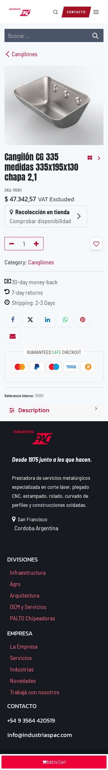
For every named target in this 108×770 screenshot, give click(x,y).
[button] (96, 243)
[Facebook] (12, 319)
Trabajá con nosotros (34, 691)
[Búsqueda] (95, 35)
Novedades (23, 680)
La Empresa (24, 646)
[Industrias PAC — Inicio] (20, 12)
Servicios (21, 657)
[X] (30, 319)
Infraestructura (28, 572)
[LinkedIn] (47, 319)
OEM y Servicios (28, 606)
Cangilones (25, 53)
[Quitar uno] (10, 243)
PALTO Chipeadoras (32, 618)
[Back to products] (89, 158)
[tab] (54, 410)
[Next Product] (99, 158)
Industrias (22, 669)
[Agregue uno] (37, 243)
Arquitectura (24, 595)
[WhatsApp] (65, 319)
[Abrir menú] (96, 12)
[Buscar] (55, 12)
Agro (15, 583)
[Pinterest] (83, 319)
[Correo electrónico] (12, 336)
